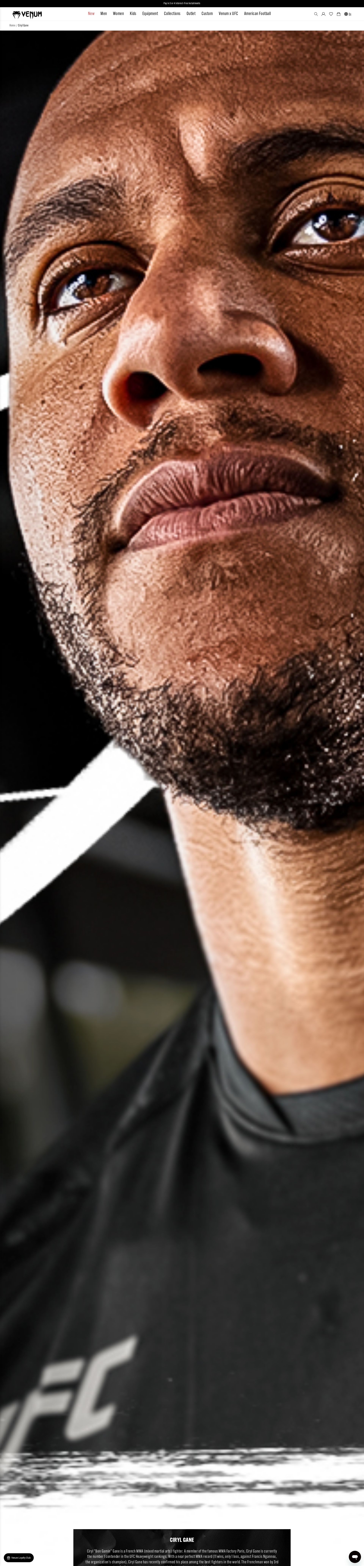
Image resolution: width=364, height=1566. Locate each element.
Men (103, 14)
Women (118, 14)
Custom (207, 14)
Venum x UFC (228, 14)
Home (12, 25)
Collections (172, 14)
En (350, 14)
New (91, 14)
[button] (316, 14)
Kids (133, 14)
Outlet (191, 14)
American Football (257, 14)
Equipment (150, 14)
